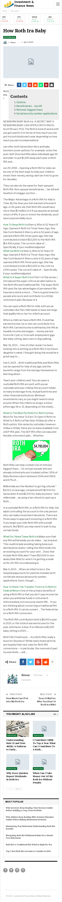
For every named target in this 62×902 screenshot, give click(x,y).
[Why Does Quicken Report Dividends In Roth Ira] (17, 762)
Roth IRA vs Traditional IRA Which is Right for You (29, 844)
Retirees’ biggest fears (29, 109)
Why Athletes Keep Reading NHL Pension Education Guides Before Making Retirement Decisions (30, 818)
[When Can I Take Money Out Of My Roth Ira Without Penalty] (44, 762)
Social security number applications (36, 113)
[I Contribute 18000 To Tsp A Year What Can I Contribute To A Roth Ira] (44, 729)
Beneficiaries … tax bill (29, 106)
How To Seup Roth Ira (15, 224)
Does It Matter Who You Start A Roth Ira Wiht (46, 701)
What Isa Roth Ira (13, 251)
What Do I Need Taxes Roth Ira (20, 536)
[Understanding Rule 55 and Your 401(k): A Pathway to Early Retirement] (17, 729)
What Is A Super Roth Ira (17, 277)
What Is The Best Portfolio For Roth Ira (25, 413)
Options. (21, 102)
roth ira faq (9, 37)
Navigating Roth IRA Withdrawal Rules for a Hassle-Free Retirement (30, 836)
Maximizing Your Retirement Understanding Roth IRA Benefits (30, 827)
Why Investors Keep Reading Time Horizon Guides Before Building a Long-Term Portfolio (29, 809)
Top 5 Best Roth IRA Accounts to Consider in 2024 (28, 851)
